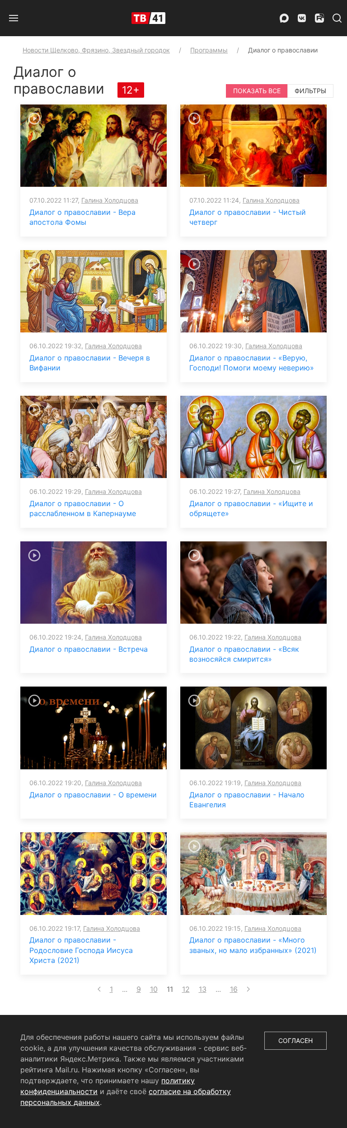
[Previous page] (99, 989)
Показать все (257, 91)
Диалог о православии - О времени (93, 794)
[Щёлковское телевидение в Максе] (284, 18)
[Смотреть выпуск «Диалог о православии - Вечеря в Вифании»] (93, 290)
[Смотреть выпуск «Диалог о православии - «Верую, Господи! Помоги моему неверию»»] (253, 290)
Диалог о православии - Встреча (88, 649)
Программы (209, 50)
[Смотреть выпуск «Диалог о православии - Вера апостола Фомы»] (93, 145)
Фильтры (310, 91)
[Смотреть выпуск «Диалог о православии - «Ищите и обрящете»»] (253, 436)
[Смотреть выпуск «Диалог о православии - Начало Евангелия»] (253, 727)
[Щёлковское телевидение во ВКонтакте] (301, 18)
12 (186, 989)
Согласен (295, 1040)
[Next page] (248, 989)
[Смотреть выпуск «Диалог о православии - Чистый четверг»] (253, 145)
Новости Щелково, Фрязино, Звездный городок (96, 50)
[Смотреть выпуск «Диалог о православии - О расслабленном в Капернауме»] (93, 436)
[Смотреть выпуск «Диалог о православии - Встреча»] (93, 581)
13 (202, 989)
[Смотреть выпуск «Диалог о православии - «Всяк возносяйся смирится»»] (253, 581)
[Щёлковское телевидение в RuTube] (319, 18)
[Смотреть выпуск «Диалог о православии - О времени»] (93, 727)
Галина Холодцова (109, 200)
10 (154, 989)
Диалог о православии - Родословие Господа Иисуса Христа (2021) (81, 950)
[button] (13, 18)
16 (234, 989)
